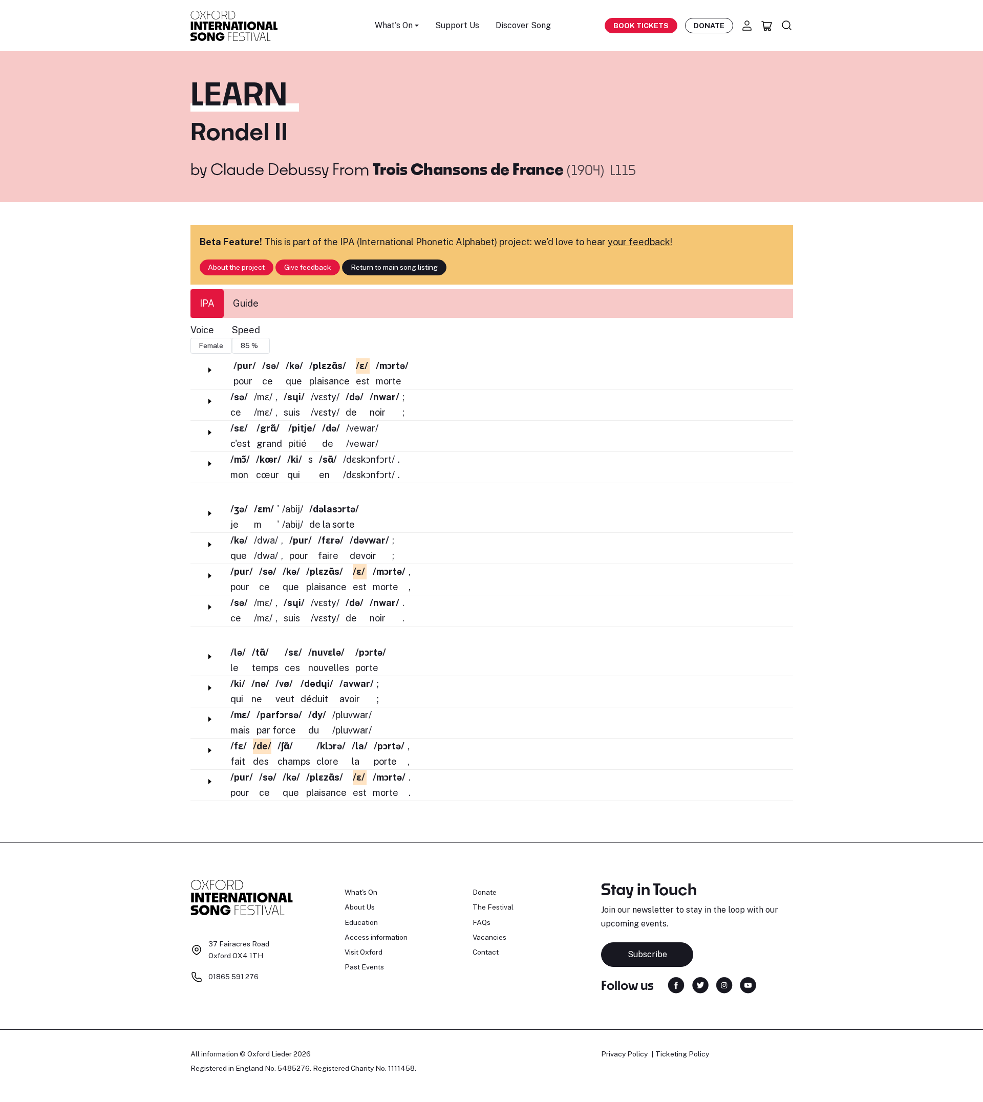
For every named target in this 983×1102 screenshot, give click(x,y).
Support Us (457, 25)
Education (361, 922)
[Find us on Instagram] (724, 984)
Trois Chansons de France (470, 169)
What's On (361, 892)
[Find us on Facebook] (676, 984)
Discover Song (523, 25)
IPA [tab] (207, 303)
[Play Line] (209, 370)
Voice (202, 330)
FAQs (481, 922)
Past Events (364, 967)
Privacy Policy (624, 1054)
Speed (246, 330)
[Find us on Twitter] (700, 984)
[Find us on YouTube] (748, 984)
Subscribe (647, 954)
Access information (376, 937)
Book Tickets (641, 25)
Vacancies (489, 937)
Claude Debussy (269, 169)
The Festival (493, 907)
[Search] (787, 25)
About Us (360, 907)
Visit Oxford (363, 952)
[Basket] (767, 25)
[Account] (747, 25)
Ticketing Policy (682, 1054)
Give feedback (307, 267)
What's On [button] (394, 25)
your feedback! (640, 241)
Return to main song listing (394, 267)
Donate (709, 25)
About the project (236, 267)
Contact (486, 952)
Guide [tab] (246, 303)
